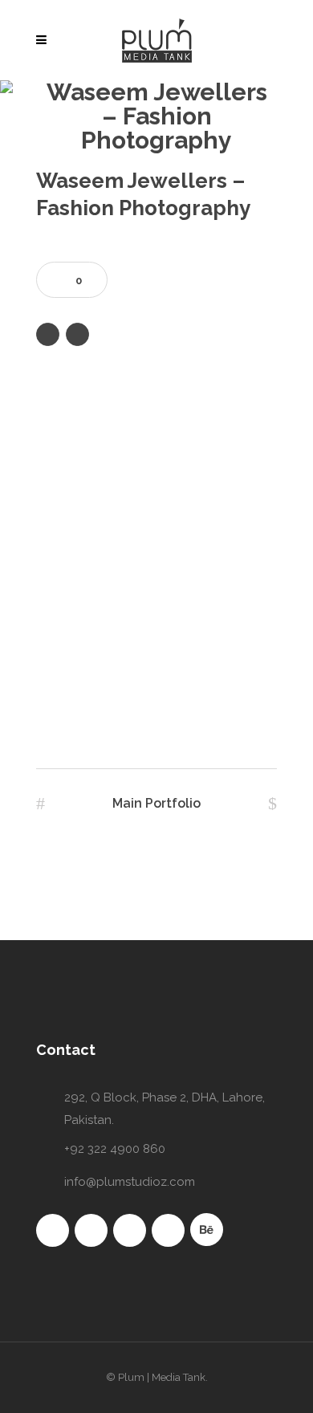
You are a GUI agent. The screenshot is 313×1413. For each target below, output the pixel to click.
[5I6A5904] (156, 540)
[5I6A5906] (156, 588)
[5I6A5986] (156, 733)
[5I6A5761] (156, 492)
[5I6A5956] (156, 685)
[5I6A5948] (156, 636)
